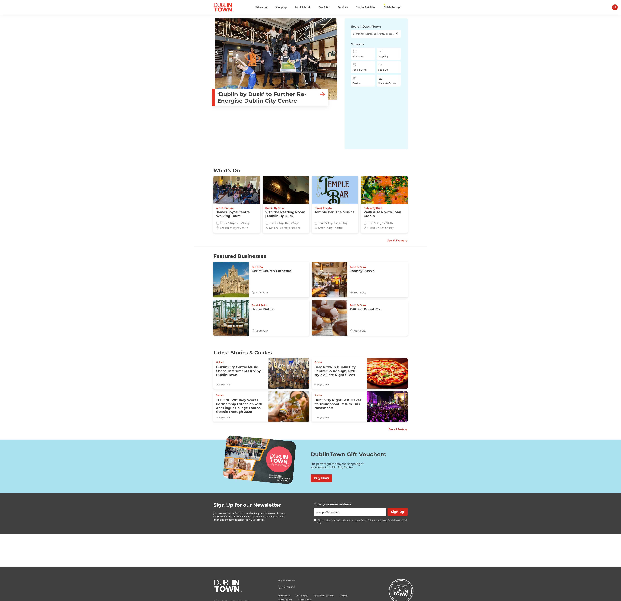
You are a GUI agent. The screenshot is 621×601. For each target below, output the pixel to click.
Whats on (261, 7)
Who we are (289, 580)
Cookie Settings (285, 599)
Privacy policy (284, 595)
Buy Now (321, 478)
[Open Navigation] (615, 7)
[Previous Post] (217, 52)
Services (343, 7)
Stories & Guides (365, 7)
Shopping (281, 7)
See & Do (324, 7)
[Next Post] (334, 52)
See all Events (395, 240)
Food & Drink (302, 7)
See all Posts (396, 429)
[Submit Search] (397, 34)
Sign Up (397, 512)
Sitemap (343, 595)
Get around (289, 587)
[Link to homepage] (223, 7)
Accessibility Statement (324, 595)
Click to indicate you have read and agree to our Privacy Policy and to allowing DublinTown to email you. (362, 521)
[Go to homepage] (228, 586)
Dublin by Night (393, 7)
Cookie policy (302, 595)
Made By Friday (305, 599)
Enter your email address (332, 504)
